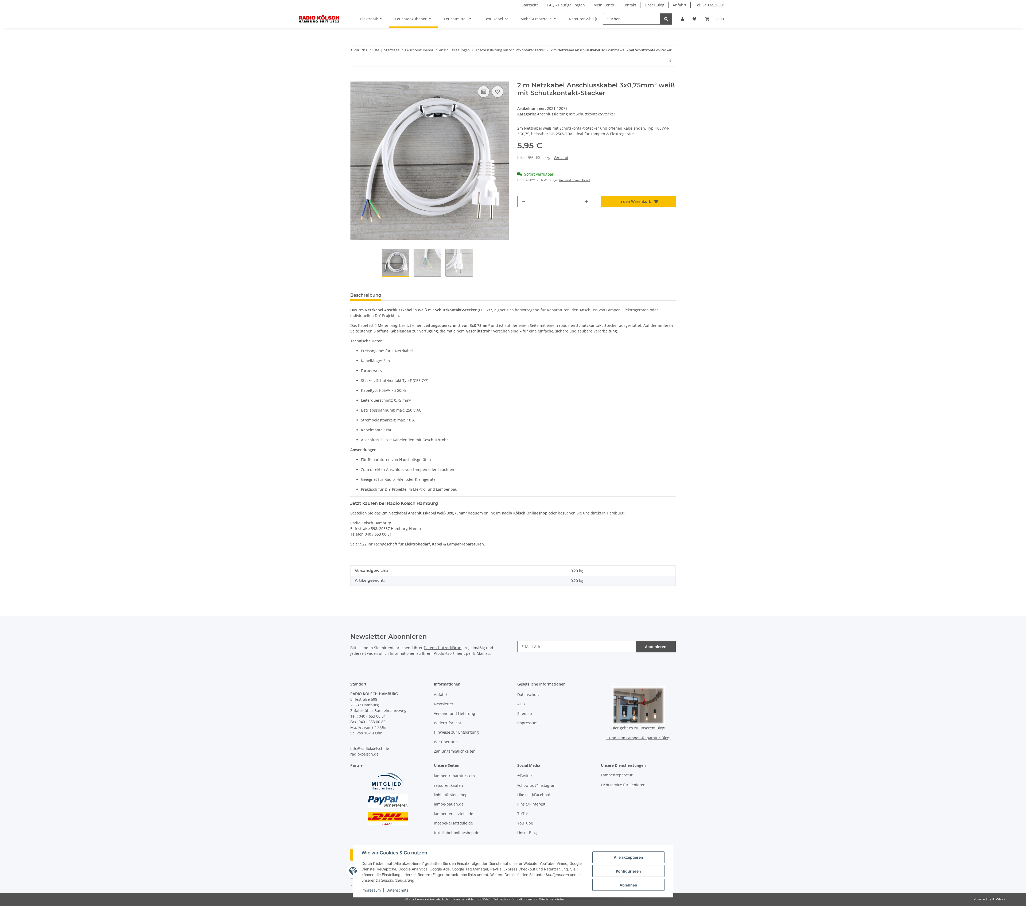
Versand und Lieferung (454, 713)
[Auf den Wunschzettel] (497, 92)
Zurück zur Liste (366, 50)
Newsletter (443, 703)
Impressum (371, 890)
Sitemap (524, 713)
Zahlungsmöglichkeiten (455, 751)
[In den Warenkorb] (354, 79)
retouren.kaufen (448, 785)
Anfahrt (679, 4)
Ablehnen (628, 885)
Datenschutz (397, 890)
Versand (561, 157)
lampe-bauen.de (449, 804)
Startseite (530, 4)
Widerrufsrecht (447, 722)
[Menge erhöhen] (586, 201)
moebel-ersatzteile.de (453, 823)
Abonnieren (655, 646)
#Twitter (524, 775)
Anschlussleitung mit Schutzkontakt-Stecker (576, 114)
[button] (682, 19)
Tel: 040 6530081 (710, 4)
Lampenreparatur (617, 774)
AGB (521, 703)
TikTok (522, 813)
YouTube (525, 823)
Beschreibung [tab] (365, 295)
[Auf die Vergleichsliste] (483, 92)
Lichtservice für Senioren (623, 784)
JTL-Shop (998, 899)
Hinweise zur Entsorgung (456, 732)
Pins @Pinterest (531, 804)
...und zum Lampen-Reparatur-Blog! (638, 737)
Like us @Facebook (534, 794)
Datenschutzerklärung (444, 647)
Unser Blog (654, 4)
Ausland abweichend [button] (574, 180)
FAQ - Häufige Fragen (566, 4)
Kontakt (629, 4)
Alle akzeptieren (628, 857)
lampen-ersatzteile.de (453, 813)
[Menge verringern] (523, 201)
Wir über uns (445, 741)
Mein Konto (603, 4)
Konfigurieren (628, 871)
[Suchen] (666, 19)
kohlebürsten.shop (451, 794)
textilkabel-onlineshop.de (456, 832)
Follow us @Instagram (537, 785)
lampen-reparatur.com (454, 775)
